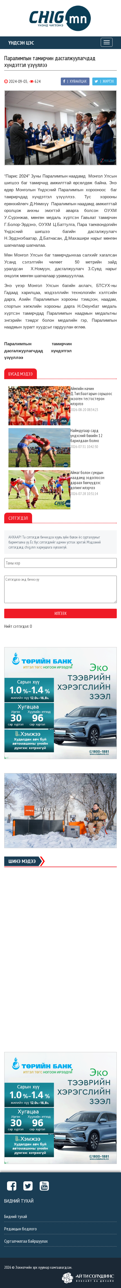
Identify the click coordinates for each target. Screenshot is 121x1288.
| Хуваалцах (76, 81)
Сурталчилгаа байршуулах (26, 1240)
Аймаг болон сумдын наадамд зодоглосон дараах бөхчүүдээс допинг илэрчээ (87, 480)
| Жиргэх (106, 81)
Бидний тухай (15, 1216)
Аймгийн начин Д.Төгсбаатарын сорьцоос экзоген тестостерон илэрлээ (91, 396)
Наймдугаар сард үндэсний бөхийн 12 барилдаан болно (86, 435)
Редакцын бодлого (20, 1228)
